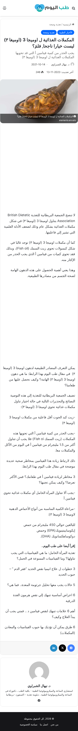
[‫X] (62, 648)
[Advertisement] (39, 166)
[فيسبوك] (71, 648)
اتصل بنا (44, 724)
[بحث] (73, 9)
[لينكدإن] (53, 648)
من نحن (54, 724)
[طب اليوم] (51, 8)
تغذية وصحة (55, 24)
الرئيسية (67, 24)
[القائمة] (4, 9)
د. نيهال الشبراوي (60, 64)
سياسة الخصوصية (28, 724)
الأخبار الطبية (65, 32)
